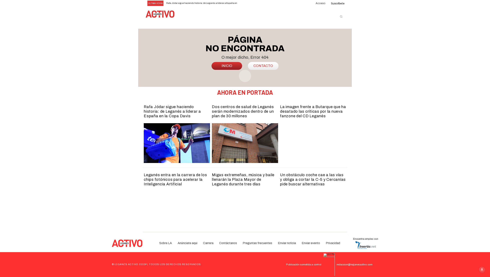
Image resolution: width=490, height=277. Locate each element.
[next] (250, 3)
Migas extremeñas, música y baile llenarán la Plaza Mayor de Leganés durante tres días (243, 179)
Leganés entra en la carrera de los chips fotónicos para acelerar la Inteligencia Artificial (175, 179)
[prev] (244, 3)
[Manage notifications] (482, 269)
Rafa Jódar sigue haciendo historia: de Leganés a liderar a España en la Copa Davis (172, 111)
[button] (341, 16)
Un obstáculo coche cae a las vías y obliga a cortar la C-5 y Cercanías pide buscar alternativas (313, 179)
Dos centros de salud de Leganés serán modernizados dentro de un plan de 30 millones (243, 111)
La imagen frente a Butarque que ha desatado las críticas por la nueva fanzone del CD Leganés (313, 111)
